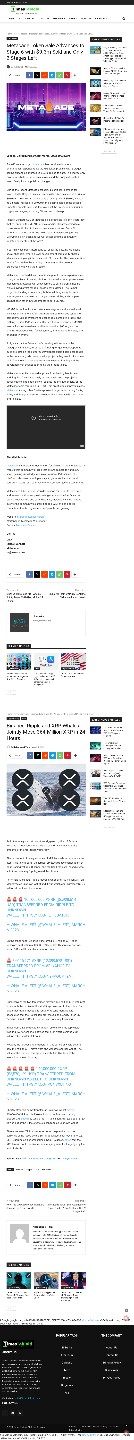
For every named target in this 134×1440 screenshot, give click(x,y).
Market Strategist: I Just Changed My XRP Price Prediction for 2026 (114, 96)
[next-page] (14, 692)
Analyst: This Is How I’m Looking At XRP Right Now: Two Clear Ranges (115, 71)
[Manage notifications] (126, 1432)
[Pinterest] (67, 75)
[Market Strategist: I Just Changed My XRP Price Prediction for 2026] (95, 96)
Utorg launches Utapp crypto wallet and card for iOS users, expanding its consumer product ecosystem (45, 679)
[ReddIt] (44, 75)
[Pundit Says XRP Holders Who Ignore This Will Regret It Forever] (95, 83)
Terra (67, 1370)
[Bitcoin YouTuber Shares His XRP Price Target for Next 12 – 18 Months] (19, 661)
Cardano (67, 1362)
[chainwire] (9, 66)
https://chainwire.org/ (42, 621)
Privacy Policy (111, 1377)
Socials (32, 525)
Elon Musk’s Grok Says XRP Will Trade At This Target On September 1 (113, 108)
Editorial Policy (112, 1362)
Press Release (20, 33)
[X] (37, 75)
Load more (108, 151)
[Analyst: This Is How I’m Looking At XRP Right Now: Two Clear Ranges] (95, 71)
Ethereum (67, 1355)
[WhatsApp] (59, 75)
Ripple (67, 1377)
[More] (74, 75)
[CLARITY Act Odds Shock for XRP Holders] (73, 661)
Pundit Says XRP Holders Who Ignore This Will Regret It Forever (114, 83)
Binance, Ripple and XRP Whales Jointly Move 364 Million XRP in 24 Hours (25, 597)
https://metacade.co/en (30, 516)
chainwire (18, 67)
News (37, 669)
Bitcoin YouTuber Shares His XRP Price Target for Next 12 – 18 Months (18, 676)
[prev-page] (9, 692)
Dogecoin (67, 1385)
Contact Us (111, 1355)
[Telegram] (52, 75)
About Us (111, 1347)
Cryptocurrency (14, 669)
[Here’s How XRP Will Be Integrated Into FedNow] (95, 121)
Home (9, 33)
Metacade (39, 164)
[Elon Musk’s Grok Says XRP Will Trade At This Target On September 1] (95, 108)
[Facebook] (29, 75)
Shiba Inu (67, 1347)
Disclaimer (111, 1370)
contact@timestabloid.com (27, 1398)
